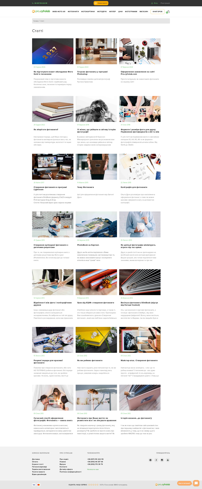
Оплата (35, 462)
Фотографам (131, 12)
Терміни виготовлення (41, 469)
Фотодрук (102, 12)
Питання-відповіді (39, 467)
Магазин (144, 12)
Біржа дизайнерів (39, 474)
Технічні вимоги (38, 472)
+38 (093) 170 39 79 (95, 464)
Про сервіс (64, 459)
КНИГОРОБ (157, 12)
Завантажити (102, 3)
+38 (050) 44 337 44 (95, 462)
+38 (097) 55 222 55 (95, 459)
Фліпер (112, 12)
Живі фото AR (58, 12)
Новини (63, 462)
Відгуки (63, 464)
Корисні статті (37, 464)
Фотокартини (88, 12)
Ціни (120, 12)
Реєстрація (165, 3)
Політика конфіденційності (70, 472)
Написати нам (93, 469)
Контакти (63, 467)
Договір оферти (66, 469)
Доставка (36, 459)
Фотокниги (73, 12)
